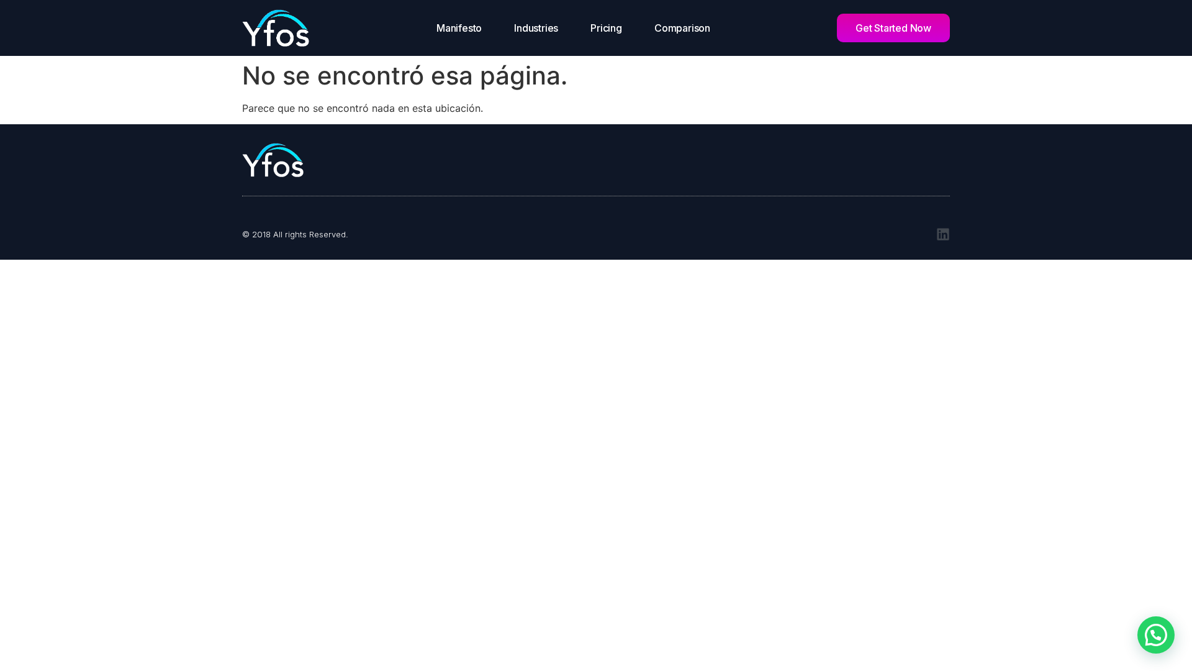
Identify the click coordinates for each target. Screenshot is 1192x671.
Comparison (682, 28)
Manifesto (459, 28)
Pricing (606, 28)
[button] (1156, 635)
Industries (536, 28)
